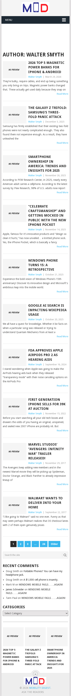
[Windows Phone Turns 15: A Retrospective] (14, 267)
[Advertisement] (37, 32)
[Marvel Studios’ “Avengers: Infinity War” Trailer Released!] (14, 451)
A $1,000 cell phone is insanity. (40, 579)
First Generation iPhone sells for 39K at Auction (47, 404)
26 (43, 544)
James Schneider (15, 589)
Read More (62, 93)
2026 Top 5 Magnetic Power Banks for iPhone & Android (46, 67)
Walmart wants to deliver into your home (45, 502)
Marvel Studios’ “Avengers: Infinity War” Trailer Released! (46, 451)
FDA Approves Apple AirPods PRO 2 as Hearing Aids (45, 354)
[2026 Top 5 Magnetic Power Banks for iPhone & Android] (14, 69)
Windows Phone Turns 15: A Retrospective (43, 265)
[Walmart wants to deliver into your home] (14, 505)
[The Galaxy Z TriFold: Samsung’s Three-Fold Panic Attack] (14, 114)
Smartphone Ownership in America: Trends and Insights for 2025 (47, 163)
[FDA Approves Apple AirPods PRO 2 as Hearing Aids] (14, 357)
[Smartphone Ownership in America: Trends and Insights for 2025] (14, 163)
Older (54, 544)
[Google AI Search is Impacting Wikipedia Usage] (14, 312)
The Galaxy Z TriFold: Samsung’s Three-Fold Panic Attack (47, 112)
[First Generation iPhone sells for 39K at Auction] (14, 406)
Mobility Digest (39, 687)
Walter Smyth (35, 76)
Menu (8, 19)
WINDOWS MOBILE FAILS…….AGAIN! (41, 584)
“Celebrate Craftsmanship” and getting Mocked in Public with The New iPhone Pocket (47, 215)
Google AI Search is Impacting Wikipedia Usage (47, 310)
